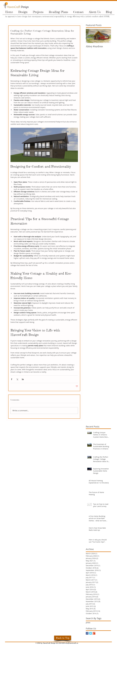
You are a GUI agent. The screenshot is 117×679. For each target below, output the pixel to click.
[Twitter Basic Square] (90, 633)
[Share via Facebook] (12, 379)
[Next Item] (107, 36)
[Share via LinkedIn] (23, 379)
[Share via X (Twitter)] (17, 379)
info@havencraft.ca (71, 643)
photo (88, 622)
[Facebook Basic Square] (87, 633)
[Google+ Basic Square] (94, 633)
